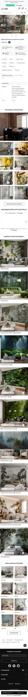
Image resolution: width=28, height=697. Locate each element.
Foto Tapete (9, 640)
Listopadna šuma (5, 556)
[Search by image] (22, 13)
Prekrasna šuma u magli (6, 460)
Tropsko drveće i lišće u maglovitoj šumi (11, 332)
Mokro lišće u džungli (6, 396)
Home (3, 640)
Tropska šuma (4, 300)
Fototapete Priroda (18, 640)
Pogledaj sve (14, 632)
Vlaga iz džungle (5, 268)
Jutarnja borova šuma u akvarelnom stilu (11, 524)
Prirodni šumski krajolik (7, 364)
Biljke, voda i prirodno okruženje (9, 428)
